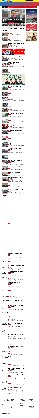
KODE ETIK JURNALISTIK (23, 401)
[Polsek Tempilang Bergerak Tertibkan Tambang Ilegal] (5, 389)
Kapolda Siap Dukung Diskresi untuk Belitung (16, 288)
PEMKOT (12, 405)
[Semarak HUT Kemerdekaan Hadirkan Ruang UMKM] (5, 296)
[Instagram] (8, 413)
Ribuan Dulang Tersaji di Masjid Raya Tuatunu (16, 91)
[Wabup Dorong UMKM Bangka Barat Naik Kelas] (5, 262)
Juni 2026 (30, 401)
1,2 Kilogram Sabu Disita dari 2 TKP (14, 108)
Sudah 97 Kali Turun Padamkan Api (14, 86)
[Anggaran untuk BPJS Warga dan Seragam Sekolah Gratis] (5, 353)
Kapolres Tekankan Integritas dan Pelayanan (4, 28)
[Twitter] (4, 413)
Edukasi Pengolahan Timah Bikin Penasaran (16, 318)
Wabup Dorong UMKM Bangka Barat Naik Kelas (16, 259)
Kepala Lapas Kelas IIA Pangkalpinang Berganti (32, 7)
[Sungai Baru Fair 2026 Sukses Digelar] (5, 223)
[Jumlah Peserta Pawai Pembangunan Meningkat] (5, 151)
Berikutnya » (16, 393)
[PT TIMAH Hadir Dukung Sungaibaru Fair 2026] (5, 132)
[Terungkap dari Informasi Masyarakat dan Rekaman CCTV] (5, 273)
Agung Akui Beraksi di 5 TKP (13, 340)
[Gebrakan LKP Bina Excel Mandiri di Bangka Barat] (5, 185)
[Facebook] (2, 413)
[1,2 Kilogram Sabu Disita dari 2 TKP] (5, 110)
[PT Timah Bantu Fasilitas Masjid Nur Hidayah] (5, 325)
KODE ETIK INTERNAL (22, 400)
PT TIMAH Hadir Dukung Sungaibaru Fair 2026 (16, 130)
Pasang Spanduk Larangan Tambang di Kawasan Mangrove (15, 381)
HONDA (12, 408)
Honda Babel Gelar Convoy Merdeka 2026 (15, 113)
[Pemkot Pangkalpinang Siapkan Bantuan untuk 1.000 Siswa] (5, 364)
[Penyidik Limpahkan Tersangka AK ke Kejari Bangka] (5, 138)
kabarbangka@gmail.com (6, 405)
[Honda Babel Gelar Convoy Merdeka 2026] (5, 115)
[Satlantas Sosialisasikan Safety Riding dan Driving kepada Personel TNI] (5, 144)
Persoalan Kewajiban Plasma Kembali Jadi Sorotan (7, 7)
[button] (33, 1)
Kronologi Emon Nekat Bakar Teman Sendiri (16, 102)
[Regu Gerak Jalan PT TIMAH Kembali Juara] (5, 302)
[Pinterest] (5, 413)
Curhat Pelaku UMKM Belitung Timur (14, 118)
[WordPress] (6, 413)
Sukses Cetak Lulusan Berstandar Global (15, 172)
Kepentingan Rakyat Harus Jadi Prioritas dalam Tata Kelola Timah (15, 306)
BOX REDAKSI (21, 399)
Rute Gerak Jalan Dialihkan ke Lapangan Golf (16, 356)
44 (13, 393)
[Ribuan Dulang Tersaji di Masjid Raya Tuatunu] (5, 94)
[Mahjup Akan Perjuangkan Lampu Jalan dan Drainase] (5, 168)
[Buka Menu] (36, 1)
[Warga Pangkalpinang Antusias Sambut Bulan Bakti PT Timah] (5, 162)
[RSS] (9, 413)
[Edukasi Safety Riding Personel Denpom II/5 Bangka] (14, 7)
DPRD (9, 64)
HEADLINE (10, 33)
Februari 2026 (30, 406)
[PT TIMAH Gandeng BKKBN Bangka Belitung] (5, 71)
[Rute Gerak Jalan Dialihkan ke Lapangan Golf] (5, 358)
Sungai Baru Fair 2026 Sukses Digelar (14, 221)
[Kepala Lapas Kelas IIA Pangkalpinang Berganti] (26, 7)
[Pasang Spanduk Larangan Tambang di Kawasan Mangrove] (5, 383)
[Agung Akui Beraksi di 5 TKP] (5, 342)
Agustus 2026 (30, 399)
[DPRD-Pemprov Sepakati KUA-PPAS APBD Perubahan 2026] (5, 65)
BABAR (9, 99)
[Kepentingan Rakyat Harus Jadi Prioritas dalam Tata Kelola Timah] (5, 308)
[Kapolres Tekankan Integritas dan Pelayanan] (5, 34)
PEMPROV (12, 400)
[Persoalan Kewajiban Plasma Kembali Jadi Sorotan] (5, 39)
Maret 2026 (30, 405)
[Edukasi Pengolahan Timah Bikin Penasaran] (5, 320)
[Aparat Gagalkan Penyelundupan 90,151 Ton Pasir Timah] (5, 285)
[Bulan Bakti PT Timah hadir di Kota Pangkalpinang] (5, 126)
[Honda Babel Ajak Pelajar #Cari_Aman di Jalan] (5, 337)
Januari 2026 (30, 407)
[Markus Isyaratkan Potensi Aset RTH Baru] (5, 348)
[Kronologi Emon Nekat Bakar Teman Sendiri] (5, 105)
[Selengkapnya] (6, 398)
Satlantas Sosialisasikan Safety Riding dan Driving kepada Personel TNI (16, 143)
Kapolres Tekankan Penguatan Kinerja (15, 277)
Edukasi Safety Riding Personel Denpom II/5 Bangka (20, 7)
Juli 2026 (30, 400)
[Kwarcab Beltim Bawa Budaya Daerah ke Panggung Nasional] (5, 191)
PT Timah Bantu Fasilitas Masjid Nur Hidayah (16, 323)
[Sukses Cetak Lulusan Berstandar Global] (5, 174)
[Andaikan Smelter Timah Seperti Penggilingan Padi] (5, 377)
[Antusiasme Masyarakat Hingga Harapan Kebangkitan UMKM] (5, 157)
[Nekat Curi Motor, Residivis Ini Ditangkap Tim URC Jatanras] (5, 267)
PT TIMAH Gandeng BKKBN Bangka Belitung (15, 68)
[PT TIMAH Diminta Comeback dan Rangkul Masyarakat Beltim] (5, 331)
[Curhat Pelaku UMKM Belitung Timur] (5, 121)
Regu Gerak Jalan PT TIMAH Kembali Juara (15, 300)
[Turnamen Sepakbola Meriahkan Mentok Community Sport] (5, 99)
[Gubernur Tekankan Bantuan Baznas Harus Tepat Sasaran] (5, 371)
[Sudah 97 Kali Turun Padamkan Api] (5, 88)
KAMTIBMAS (12, 401)
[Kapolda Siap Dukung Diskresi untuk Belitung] (5, 291)
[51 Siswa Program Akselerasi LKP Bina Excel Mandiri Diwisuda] (5, 179)
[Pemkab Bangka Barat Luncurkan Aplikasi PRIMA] (5, 256)
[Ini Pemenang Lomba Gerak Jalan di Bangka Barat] (5, 314)
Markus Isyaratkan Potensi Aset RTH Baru (15, 346)
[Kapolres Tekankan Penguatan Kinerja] (5, 279)
